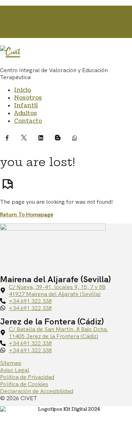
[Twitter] (24, 138)
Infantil (26, 105)
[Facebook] (7, 138)
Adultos (25, 113)
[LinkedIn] (41, 138)
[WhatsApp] (75, 138)
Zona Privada (25, 9)
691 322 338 (24, 21)
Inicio (22, 90)
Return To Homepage (26, 214)
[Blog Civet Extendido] (58, 138)
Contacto (28, 121)
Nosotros (28, 98)
